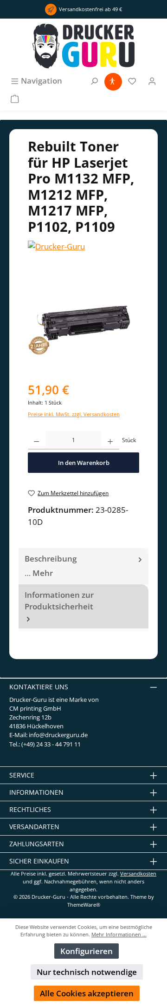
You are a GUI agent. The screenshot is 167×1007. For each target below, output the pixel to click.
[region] (83, 323)
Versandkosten (138, 873)
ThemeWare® (83, 904)
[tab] (83, 566)
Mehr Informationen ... (119, 934)
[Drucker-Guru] (83, 246)
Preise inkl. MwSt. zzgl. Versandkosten (74, 414)
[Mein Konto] (152, 80)
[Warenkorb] (15, 98)
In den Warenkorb (83, 462)
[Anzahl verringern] (36, 440)
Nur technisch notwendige (87, 972)
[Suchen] (94, 80)
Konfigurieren (86, 951)
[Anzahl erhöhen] (110, 440)
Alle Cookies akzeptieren (87, 993)
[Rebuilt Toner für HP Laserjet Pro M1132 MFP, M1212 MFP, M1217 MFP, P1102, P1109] (83, 323)
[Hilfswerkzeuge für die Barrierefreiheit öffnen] (112, 80)
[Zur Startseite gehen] (83, 46)
